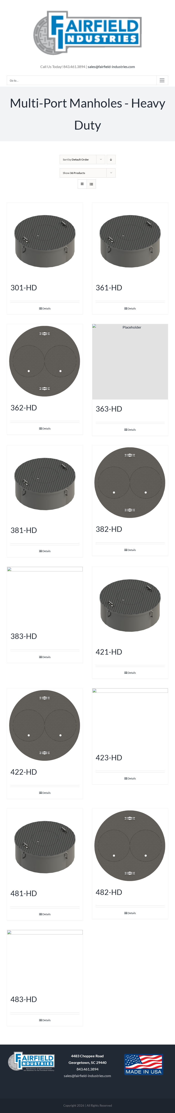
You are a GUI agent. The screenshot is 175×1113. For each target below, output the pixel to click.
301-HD (23, 287)
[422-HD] (45, 725)
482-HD (109, 892)
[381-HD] (45, 483)
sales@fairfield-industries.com (111, 66)
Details (46, 308)
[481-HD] (45, 846)
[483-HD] (45, 960)
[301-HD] (45, 240)
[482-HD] (130, 846)
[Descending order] (111, 159)
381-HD (23, 530)
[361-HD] (130, 240)
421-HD (109, 651)
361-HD (109, 287)
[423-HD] (130, 718)
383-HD (23, 636)
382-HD (109, 529)
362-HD (23, 407)
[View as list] (91, 184)
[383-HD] (45, 597)
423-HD (109, 757)
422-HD (23, 771)
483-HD (23, 999)
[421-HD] (130, 605)
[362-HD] (45, 361)
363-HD (109, 408)
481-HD (23, 893)
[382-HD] (130, 482)
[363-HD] (130, 361)
